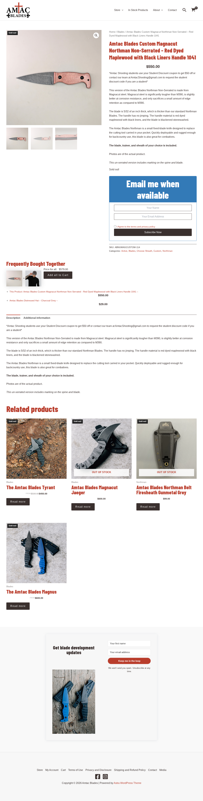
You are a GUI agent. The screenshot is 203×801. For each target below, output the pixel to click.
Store (40, 770)
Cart (63, 770)
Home (112, 32)
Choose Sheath (144, 251)
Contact (172, 10)
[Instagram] (105, 776)
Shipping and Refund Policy (130, 770)
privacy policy (148, 226)
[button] (121, 10)
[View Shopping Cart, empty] (193, 10)
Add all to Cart (58, 275)
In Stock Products (138, 10)
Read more (18, 501)
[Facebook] (98, 776)
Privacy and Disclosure (98, 770)
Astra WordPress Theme (127, 783)
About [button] (156, 10)
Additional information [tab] (36, 318)
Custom (157, 251)
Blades (120, 32)
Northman (168, 251)
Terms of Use (75, 770)
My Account (51, 770)
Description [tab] (13, 318)
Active (124, 251)
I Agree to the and (135, 226)
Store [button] (117, 10)
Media (162, 770)
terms (134, 226)
